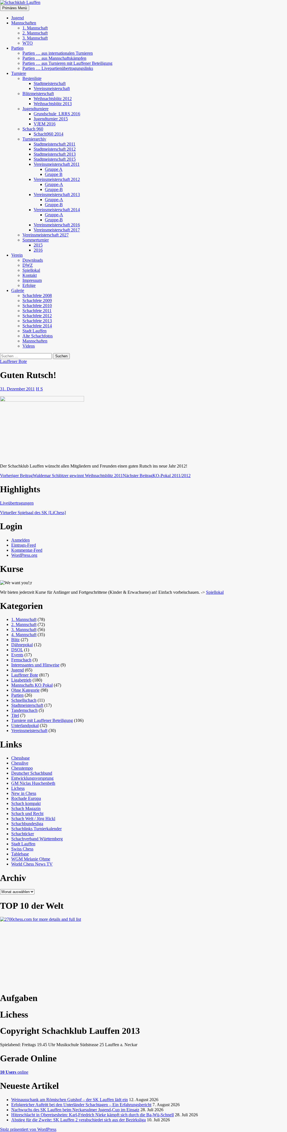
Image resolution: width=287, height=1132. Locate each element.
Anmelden (20, 540)
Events (17, 654)
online (14, 1072)
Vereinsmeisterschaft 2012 (57, 179)
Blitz (15, 639)
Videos (28, 346)
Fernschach (21, 659)
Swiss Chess (22, 848)
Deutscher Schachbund (31, 773)
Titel (15, 715)
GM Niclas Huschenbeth (33, 783)
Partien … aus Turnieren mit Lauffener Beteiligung (67, 63)
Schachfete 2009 (37, 300)
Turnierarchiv (34, 139)
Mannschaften (23, 22)
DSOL (17, 649)
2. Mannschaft (35, 33)
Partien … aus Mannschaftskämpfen (54, 58)
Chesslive (19, 763)
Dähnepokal (22, 644)
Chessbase (20, 758)
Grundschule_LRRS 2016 (57, 113)
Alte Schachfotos (37, 335)
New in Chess (23, 793)
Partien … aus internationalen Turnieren (57, 53)
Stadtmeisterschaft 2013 (55, 154)
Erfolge (29, 285)
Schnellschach (23, 700)
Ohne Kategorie (25, 690)
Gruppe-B (54, 189)
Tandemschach (24, 710)
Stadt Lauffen (34, 330)
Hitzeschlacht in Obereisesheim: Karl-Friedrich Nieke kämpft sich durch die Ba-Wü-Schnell (92, 1114)
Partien (17, 48)
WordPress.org (24, 555)
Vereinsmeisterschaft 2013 (57, 194)
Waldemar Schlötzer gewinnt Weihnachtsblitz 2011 (61, 475)
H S (39, 388)
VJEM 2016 (44, 123)
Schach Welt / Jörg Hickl (33, 818)
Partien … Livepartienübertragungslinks (57, 68)
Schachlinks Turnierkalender (36, 828)
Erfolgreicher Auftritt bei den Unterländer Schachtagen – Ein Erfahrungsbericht (81, 1104)
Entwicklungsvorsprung (32, 778)
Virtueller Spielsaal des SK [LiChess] (33, 512)
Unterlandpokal (25, 725)
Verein (17, 255)
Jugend (17, 17)
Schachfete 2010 (37, 305)
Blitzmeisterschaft (38, 93)
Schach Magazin (26, 808)
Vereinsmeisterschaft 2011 (57, 164)
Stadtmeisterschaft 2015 (55, 159)
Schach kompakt (26, 803)
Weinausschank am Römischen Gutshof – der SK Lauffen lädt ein (69, 1099)
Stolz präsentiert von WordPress (28, 1129)
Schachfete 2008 (37, 295)
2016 (38, 250)
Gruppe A (54, 169)
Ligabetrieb (21, 680)
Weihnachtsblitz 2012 (53, 98)
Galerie (17, 290)
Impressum (32, 280)
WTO (27, 43)
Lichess (18, 788)
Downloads (32, 260)
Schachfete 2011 (37, 310)
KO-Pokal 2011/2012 (157, 475)
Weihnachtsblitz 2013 (53, 103)
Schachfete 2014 (37, 325)
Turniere (18, 73)
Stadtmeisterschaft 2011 (54, 144)
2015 (38, 245)
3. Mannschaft (35, 38)
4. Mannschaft (23, 634)
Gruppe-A (54, 184)
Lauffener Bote (13, 361)
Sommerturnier (35, 240)
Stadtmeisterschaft (50, 83)
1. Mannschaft (35, 28)
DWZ (27, 265)
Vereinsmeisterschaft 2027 (45, 235)
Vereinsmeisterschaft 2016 (57, 224)
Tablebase (20, 854)
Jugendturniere (35, 108)
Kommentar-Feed (26, 550)
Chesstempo (22, 768)
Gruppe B (54, 174)
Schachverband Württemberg (37, 838)
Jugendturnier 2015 (51, 118)
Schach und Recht (27, 813)
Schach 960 (32, 128)
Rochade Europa (26, 798)
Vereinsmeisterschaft (52, 88)
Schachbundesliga (27, 823)
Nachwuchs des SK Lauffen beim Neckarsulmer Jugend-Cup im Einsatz (75, 1109)
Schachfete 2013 (37, 320)
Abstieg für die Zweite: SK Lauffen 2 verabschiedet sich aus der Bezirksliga (78, 1119)
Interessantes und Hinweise (35, 664)
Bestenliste (31, 78)
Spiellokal (31, 270)
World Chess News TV (32, 864)
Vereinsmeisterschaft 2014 (57, 209)
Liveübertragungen (17, 503)
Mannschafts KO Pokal (32, 685)
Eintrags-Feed (23, 545)
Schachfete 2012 (37, 315)
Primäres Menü (14, 8)
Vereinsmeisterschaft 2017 (57, 229)
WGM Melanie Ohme (30, 859)
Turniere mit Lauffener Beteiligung (42, 720)
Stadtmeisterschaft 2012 (55, 149)
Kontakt (29, 275)
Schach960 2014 (48, 134)
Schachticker (22, 833)
